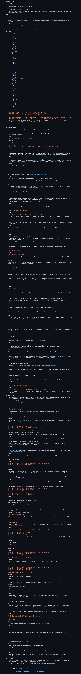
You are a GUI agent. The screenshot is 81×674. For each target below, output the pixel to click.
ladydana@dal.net (23, 7)
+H (15, 68)
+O (16, 54)
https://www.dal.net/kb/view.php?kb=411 (16, 347)
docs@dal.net (44, 11)
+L (15, 48)
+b (15, 37)
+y (15, 103)
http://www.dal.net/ (19, 668)
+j (15, 44)
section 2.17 (53, 365)
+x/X (16, 101)
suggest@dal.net (40, 671)
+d (15, 87)
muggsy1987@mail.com (22, 6)
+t (15, 63)
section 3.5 (52, 307)
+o (15, 53)
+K (15, 98)
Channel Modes (15, 34)
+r (15, 58)
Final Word (14, 104)
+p (15, 56)
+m (16, 49)
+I (15, 43)
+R (16, 59)
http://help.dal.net (20, 12)
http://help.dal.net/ (19, 669)
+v (15, 64)
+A (15, 36)
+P (15, 57)
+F (15, 90)
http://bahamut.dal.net (41, 18)
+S (15, 62)
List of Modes (14, 33)
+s (15, 60)
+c (15, 38)
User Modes (14, 65)
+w (15, 77)
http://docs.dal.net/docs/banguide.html (39, 174)
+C (15, 67)
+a (15, 82)
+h (15, 41)
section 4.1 (25, 477)
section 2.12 (43, 379)
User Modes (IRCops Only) (17, 78)
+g (15, 91)
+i (15, 42)
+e (15, 39)
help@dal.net (18, 671)
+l (15, 47)
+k (15, 46)
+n (15, 52)
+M (16, 51)
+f (15, 89)
